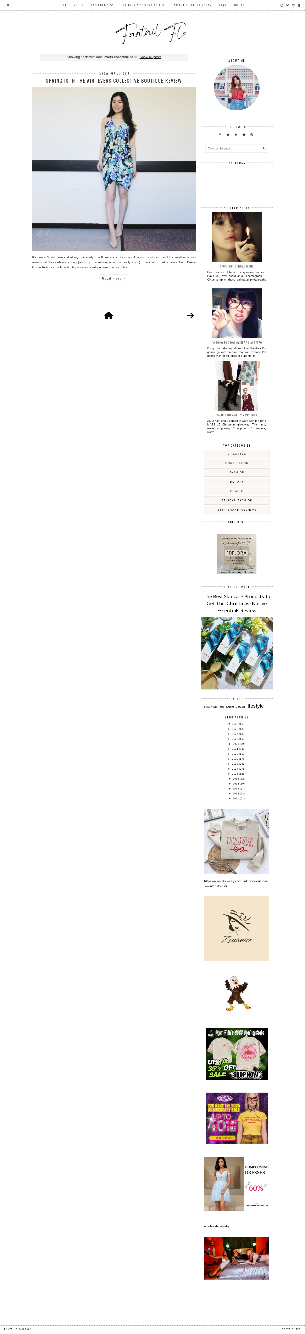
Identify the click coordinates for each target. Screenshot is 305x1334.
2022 (236, 743)
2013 (236, 788)
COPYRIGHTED (291, 1329)
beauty (237, 481)
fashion (237, 472)
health (237, 491)
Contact (240, 5)
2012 (236, 793)
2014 (236, 783)
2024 (235, 734)
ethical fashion (237, 500)
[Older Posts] (190, 316)
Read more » (114, 278)
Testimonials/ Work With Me (143, 5)
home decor (237, 463)
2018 (235, 763)
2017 (235, 768)
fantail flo (12, 1329)
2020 (235, 753)
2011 (236, 798)
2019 (235, 758)
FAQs (222, 5)
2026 (235, 724)
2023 (235, 738)
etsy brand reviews (237, 509)
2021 (235, 748)
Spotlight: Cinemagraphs (237, 266)
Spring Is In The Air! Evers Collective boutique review (114, 80)
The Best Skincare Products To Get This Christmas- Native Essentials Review (236, 603)
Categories (100, 5)
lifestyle (237, 453)
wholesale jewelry (217, 1226)
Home (63, 5)
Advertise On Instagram (193, 5)
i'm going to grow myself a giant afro (236, 342)
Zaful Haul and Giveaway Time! (237, 415)
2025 (235, 729)
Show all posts (150, 57)
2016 (235, 773)
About (79, 5)
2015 (236, 778)
